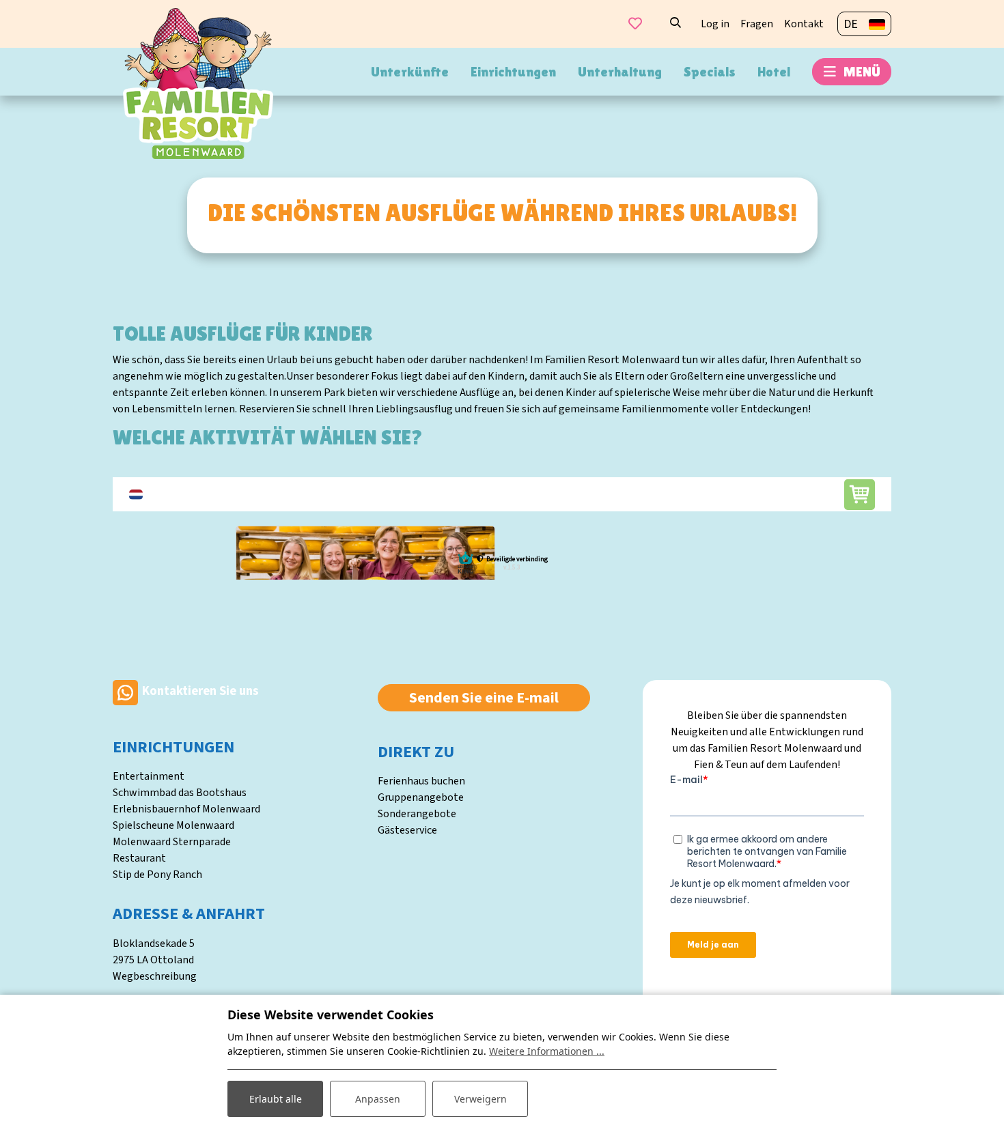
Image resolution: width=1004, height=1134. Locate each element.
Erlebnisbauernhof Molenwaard (186, 809)
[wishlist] (635, 23)
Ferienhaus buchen (421, 781)
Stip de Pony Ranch (157, 874)
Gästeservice (407, 830)
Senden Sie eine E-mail (484, 698)
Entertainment (148, 776)
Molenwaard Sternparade (172, 841)
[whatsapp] (125, 691)
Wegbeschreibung (155, 976)
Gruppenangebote (421, 797)
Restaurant (139, 858)
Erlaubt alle (275, 1098)
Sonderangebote (417, 813)
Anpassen (377, 1098)
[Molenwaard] (198, 82)
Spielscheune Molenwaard (173, 825)
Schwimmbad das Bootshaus (180, 792)
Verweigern (480, 1098)
